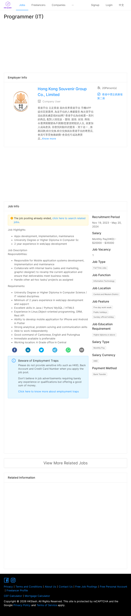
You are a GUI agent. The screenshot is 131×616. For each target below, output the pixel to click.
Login (109, 5)
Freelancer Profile (17, 590)
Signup (95, 5)
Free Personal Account (113, 586)
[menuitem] (22, 5)
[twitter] (41, 350)
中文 (121, 5)
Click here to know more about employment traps (48, 391)
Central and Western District (105, 294)
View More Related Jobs (65, 463)
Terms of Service (47, 605)
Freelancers (38, 5)
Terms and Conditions (28, 586)
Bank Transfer (99, 374)
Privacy (8, 586)
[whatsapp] (68, 350)
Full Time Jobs (99, 268)
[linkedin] (28, 350)
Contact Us (66, 586)
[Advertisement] (65, 45)
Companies (58, 5)
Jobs (22, 5)
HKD (95, 361)
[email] (81, 350)
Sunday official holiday (103, 317)
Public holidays (100, 312)
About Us (50, 586)
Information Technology (104, 281)
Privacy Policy (22, 605)
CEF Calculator (13, 595)
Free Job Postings (86, 586)
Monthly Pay (99, 348)
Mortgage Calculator (37, 595)
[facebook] (14, 350)
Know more (49, 138)
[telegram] (54, 350)
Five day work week (102, 307)
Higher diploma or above (104, 335)
